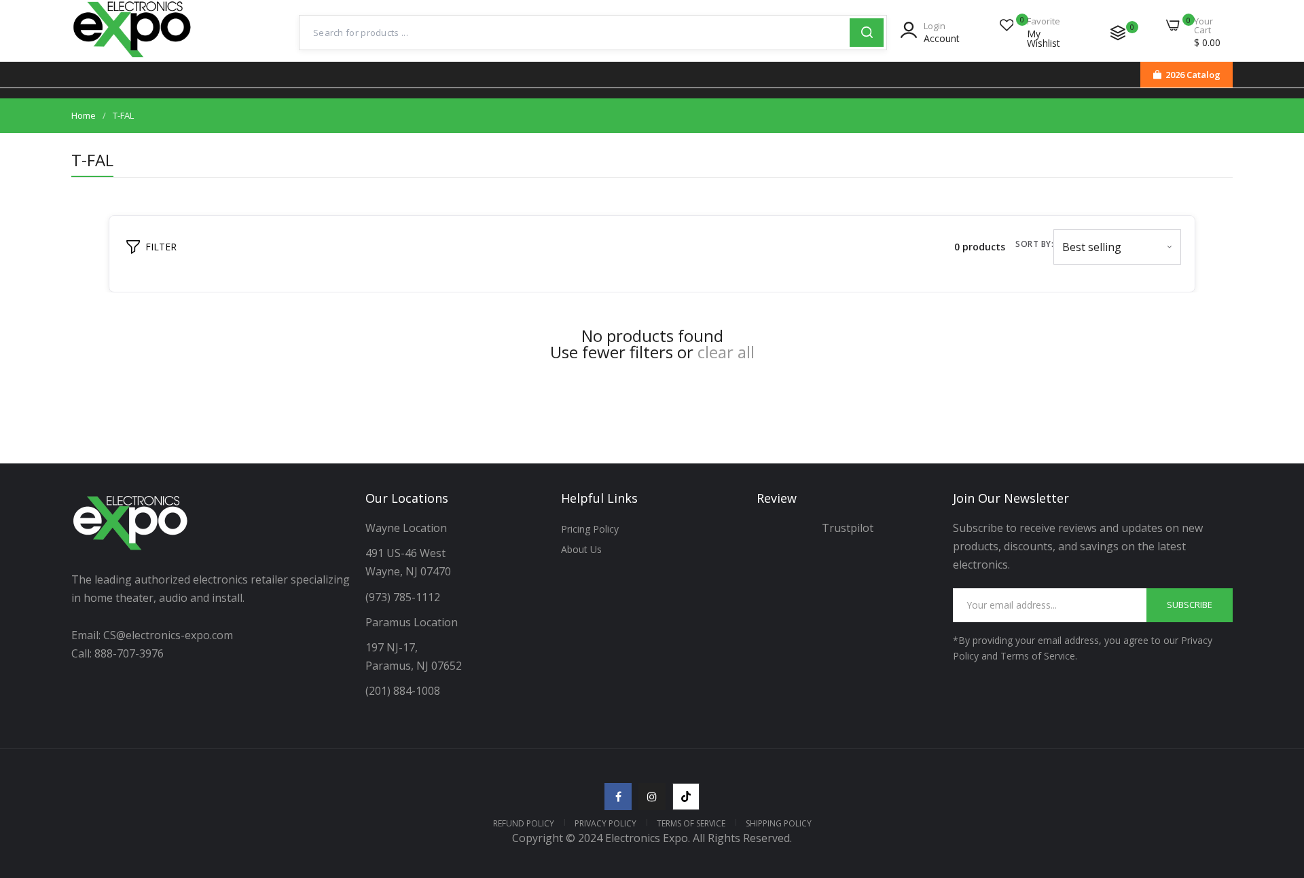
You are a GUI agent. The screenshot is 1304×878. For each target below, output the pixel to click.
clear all (726, 352)
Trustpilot (847, 527)
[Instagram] (652, 796)
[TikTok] (686, 796)
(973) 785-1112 (404, 597)
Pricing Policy (590, 528)
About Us (581, 549)
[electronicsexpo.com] (132, 59)
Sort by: (1034, 244)
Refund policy (523, 823)
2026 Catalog (1192, 75)
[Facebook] (618, 796)
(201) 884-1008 (402, 690)
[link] (1277, 780)
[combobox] (574, 33)
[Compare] (1118, 32)
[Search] (867, 32)
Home (83, 115)
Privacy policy (605, 823)
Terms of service (691, 823)
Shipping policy (779, 823)
